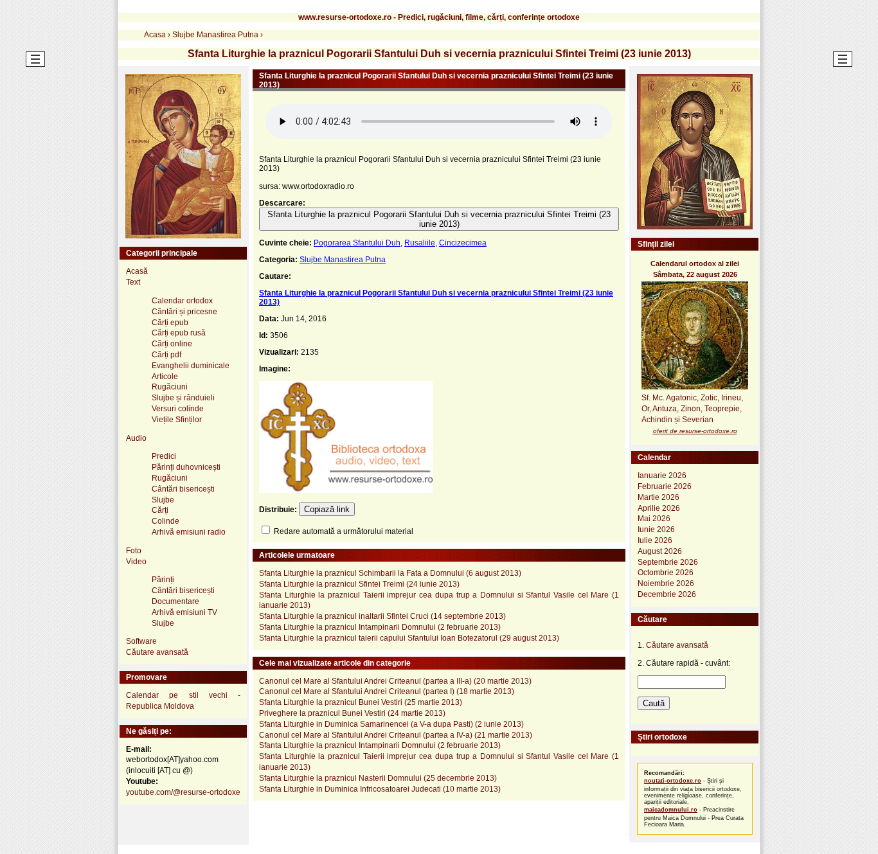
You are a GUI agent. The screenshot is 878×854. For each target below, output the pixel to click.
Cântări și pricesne (184, 311)
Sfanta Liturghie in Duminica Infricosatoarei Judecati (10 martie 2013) (380, 789)
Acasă (137, 271)
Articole (165, 376)
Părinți (163, 579)
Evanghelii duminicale (190, 365)
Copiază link (327, 509)
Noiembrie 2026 (666, 583)
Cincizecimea (463, 242)
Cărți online (172, 343)
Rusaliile (419, 242)
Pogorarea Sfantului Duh (357, 242)
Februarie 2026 (665, 486)
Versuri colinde (178, 408)
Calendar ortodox (182, 300)
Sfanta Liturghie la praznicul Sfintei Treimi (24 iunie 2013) (359, 584)
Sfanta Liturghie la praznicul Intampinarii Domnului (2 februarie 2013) (380, 627)
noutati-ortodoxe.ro (672, 781)
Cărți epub (170, 322)
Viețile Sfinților (177, 419)
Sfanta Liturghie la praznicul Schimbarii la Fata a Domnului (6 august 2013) (390, 573)
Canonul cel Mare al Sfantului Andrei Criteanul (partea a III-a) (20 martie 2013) (395, 681)
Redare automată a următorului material (342, 531)
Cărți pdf (166, 354)
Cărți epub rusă (179, 332)
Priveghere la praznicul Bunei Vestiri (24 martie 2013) (352, 713)
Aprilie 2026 (659, 508)
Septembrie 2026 (668, 562)
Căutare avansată (157, 652)
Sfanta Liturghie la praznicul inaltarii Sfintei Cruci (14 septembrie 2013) (382, 616)
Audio (136, 438)
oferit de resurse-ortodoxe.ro (695, 430)
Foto (133, 550)
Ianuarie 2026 (662, 475)
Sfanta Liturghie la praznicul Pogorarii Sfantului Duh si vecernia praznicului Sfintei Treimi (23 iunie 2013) (439, 219)
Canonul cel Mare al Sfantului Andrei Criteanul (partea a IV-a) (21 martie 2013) (395, 735)
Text (133, 282)
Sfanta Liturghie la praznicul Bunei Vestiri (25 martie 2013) (360, 702)
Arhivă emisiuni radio (189, 532)
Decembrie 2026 (667, 594)
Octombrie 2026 (666, 572)
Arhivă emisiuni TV (184, 612)
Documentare (175, 601)
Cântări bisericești (183, 489)
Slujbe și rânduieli (183, 397)
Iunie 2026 (656, 529)
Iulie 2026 (655, 540)
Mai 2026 (654, 518)
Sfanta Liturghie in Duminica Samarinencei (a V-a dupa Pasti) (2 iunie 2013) (391, 724)
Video (136, 561)
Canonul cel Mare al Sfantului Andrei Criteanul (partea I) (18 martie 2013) (386, 691)
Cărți (160, 510)
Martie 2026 (658, 497)
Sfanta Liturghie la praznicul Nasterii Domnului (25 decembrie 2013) (378, 778)
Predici (164, 456)
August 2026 (660, 551)
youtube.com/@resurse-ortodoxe (183, 792)
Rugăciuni (170, 386)
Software (141, 641)
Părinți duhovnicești (186, 467)
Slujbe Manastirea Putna (343, 259)
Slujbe (163, 499)
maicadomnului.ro (670, 809)
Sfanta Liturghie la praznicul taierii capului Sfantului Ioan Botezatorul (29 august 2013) (409, 638)
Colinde (165, 521)
